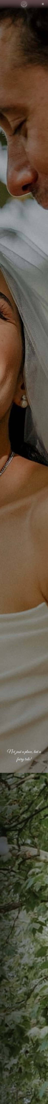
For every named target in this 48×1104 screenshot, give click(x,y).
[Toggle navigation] (42, 4)
